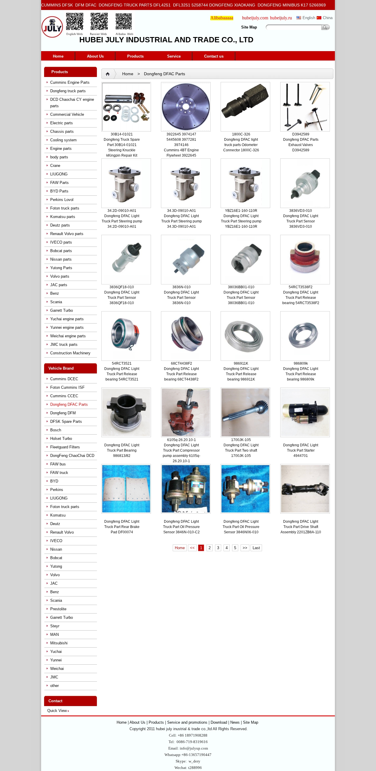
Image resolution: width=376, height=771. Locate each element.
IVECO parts (61, 242)
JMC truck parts (64, 344)
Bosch (55, 430)
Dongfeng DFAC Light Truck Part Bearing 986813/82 (121, 450)
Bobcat (56, 558)
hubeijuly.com (255, 17)
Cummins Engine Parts (70, 82)
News (235, 722)
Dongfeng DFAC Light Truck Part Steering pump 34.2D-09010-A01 (122, 221)
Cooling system (63, 140)
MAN (54, 634)
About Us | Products (147, 722)
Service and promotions (188, 722)
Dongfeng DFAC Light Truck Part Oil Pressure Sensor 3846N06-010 (241, 526)
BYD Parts (59, 191)
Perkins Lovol (61, 199)
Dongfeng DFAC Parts (69, 404)
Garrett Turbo (61, 310)
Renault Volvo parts (66, 234)
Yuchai (56, 651)
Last (256, 548)
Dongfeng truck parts (68, 91)
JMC (54, 677)
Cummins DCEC (64, 379)
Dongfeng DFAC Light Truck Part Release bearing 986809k (300, 374)
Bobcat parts (61, 251)
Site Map (249, 27)
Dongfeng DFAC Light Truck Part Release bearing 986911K (241, 374)
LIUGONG (59, 174)
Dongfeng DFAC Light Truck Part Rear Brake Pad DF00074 (122, 526)
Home (58, 56)
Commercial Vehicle (67, 114)
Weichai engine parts (68, 336)
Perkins (56, 489)
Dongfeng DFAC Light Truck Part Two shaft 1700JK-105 (241, 450)
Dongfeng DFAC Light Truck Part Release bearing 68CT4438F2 (181, 374)
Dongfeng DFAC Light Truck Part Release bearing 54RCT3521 (121, 374)
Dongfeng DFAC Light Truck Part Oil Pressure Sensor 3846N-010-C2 (181, 526)
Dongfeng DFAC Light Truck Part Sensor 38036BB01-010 (241, 297)
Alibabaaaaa (221, 17)
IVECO (56, 541)
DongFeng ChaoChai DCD (72, 455)
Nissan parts (61, 259)
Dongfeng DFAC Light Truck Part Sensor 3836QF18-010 (121, 297)
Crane (55, 165)
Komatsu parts (62, 216)
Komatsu (58, 515)
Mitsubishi (59, 643)
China (328, 18)
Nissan (56, 549)
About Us (95, 56)
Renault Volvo (62, 532)
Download (219, 722)
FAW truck (59, 472)
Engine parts (61, 148)
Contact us (214, 56)
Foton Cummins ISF (67, 387)
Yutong (56, 566)
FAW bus (58, 464)
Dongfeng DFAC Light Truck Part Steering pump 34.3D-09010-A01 (181, 221)
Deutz (55, 524)
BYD (54, 481)
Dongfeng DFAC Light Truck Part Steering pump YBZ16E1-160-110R (241, 221)
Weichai (57, 668)
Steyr (54, 626)
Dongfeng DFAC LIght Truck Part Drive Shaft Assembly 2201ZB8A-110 (301, 526)
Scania (56, 302)
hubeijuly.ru (281, 17)
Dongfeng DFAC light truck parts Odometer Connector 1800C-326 (241, 145)
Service (174, 56)
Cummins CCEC (64, 396)
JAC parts (58, 285)
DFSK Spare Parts (66, 421)
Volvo (55, 575)
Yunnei (56, 660)
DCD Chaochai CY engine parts (72, 102)
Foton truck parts (64, 208)
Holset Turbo (61, 438)
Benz (54, 293)
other (54, 685)
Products (135, 56)
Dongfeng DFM (63, 413)
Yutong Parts (61, 268)
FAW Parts (59, 182)
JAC (54, 583)
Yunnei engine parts (67, 327)
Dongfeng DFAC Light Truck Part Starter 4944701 (300, 450)
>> (245, 548)
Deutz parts (60, 225)
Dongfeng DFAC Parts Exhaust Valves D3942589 (300, 145)
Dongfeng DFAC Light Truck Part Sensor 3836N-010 (181, 297)
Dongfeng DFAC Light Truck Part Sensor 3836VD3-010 (300, 221)
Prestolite (58, 609)
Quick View (57, 710)
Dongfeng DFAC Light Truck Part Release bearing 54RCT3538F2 (300, 297)
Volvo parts (59, 276)
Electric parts (61, 123)
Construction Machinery (70, 353)
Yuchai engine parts (67, 319)
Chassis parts (62, 131)
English (309, 18)
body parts (59, 157)
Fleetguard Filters (65, 447)
